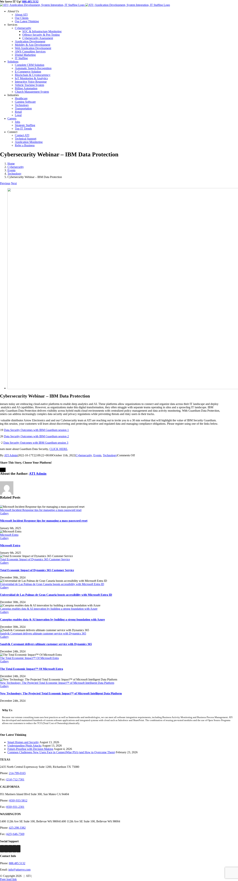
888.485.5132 (30, 1)
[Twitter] (6, 848)
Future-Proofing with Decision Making (30, 748)
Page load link (8, 879)
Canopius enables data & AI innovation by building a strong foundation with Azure (48, 608)
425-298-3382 (17, 827)
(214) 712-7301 (15, 779)
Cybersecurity (84, 455)
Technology (110, 455)
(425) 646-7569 (15, 834)
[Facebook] (2, 848)
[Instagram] (10, 848)
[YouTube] (18, 848)
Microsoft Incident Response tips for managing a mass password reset (40, 510)
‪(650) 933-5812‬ (18, 800)
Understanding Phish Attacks (24, 745)
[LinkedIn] (14, 848)
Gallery (4, 513)
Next (14, 183)
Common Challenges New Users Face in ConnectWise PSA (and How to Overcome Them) (61, 752)
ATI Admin (10, 455)
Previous (5, 183)
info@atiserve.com (19, 869)
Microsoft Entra (9, 534)
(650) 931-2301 (15, 806)
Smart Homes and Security (23, 742)
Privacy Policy (41, 875)
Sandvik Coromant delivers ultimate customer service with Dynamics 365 (43, 633)
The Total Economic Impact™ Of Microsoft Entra (29, 658)
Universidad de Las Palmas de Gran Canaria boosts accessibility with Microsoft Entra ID (52, 584)
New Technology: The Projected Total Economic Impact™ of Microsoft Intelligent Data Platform (57, 682)
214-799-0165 (17, 773)
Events (97, 455)
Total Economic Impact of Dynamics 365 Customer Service (35, 559)
